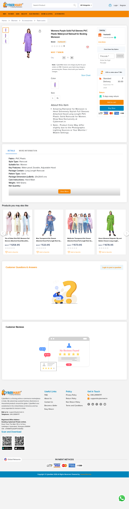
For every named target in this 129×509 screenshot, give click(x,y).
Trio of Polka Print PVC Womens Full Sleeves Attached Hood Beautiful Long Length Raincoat (17, 239)
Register (123, 5)
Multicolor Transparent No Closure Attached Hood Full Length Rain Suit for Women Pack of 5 (79, 239)
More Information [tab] (28, 151)
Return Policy (71, 398)
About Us (48, 398)
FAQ (46, 395)
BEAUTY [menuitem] (24, 14)
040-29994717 (15, 414)
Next (126, 233)
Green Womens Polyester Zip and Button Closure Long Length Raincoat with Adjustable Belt (110, 239)
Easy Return (49, 409)
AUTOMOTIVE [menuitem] (60, 14)
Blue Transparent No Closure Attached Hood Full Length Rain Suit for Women (48, 239)
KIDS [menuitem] (17, 14)
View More (64, 191)
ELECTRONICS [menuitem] (34, 14)
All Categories (85, 5)
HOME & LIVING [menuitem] (47, 14)
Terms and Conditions (74, 405)
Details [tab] (11, 151)
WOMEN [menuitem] (11, 14)
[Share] (40, 31)
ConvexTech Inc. (85, 474)
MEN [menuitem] (4, 14)
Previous (3, 233)
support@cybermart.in (16, 412)
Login (116, 5)
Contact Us (48, 402)
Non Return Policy (73, 402)
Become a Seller (50, 405)
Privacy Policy (71, 395)
